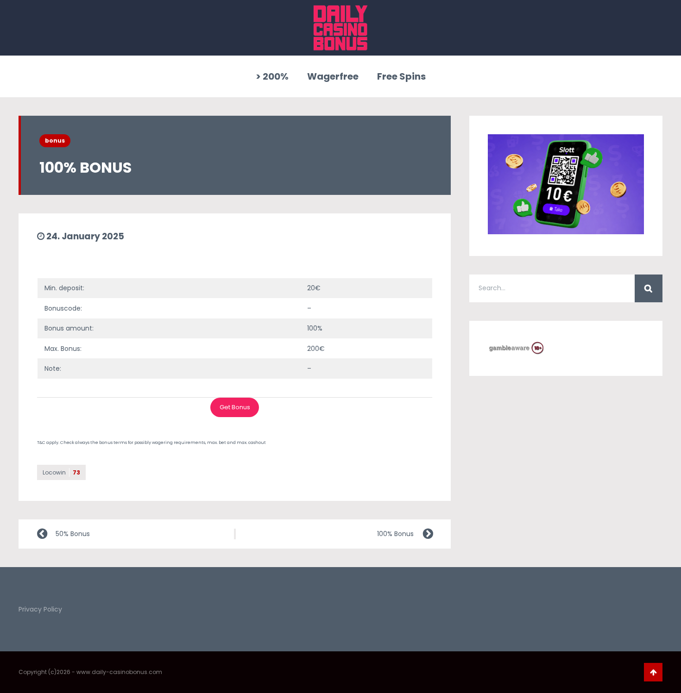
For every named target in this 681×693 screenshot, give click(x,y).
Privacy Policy (40, 609)
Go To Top (653, 672)
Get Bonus (235, 407)
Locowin (61, 472)
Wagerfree (333, 76)
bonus (55, 140)
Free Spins (401, 76)
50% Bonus (73, 533)
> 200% (272, 76)
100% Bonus (395, 533)
